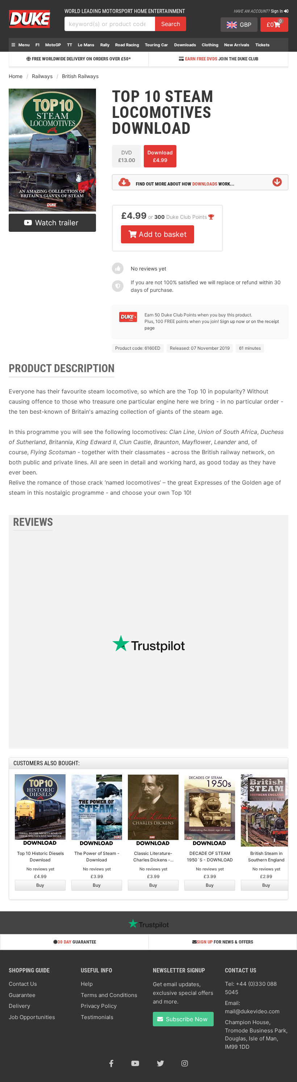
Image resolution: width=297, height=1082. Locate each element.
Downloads (185, 44)
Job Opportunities (32, 1017)
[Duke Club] (128, 320)
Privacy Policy (99, 1005)
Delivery (19, 1005)
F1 (37, 44)
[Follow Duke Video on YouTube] (135, 1063)
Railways (42, 76)
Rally (104, 44)
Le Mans (86, 44)
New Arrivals (236, 44)
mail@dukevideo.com (252, 1011)
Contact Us (23, 983)
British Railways (80, 76)
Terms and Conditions (109, 995)
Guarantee (22, 995)
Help (87, 983)
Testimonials (97, 1017)
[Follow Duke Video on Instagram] (184, 1063)
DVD (126, 156)
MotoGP (53, 44)
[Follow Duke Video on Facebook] (111, 1063)
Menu (23, 44)
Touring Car (156, 44)
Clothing (210, 44)
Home (15, 76)
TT (69, 44)
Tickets (262, 44)
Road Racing (127, 44)
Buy (40, 885)
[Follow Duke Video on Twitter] (160, 1063)
